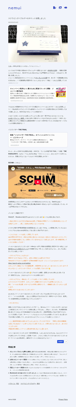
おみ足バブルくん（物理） (16, 118)
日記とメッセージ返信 (17, 367)
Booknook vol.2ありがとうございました (23, 373)
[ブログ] (55, 8)
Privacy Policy (63, 399)
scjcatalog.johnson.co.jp (17, 100)
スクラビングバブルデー (28, 383)
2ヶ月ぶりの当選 (41, 78)
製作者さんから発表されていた (18, 249)
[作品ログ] (60, 8)
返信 (38, 383)
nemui (15, 7)
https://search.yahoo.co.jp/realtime (19, 263)
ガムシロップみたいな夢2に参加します (22, 351)
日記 (17, 383)
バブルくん (11, 383)
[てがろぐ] (66, 8)
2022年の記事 (52, 70)
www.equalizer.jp (15, 145)
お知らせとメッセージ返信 (18, 359)
